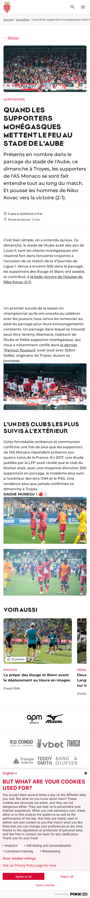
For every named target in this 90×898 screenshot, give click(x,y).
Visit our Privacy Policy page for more (29, 865)
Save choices (45, 885)
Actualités (22, 19)
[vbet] (49, 743)
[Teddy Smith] (44, 760)
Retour (13, 38)
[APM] (34, 718)
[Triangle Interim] (23, 760)
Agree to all (23, 876)
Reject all (66, 876)
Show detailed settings (19, 858)
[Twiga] (73, 743)
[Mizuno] (54, 718)
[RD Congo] (21, 743)
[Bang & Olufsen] (66, 760)
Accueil (8, 19)
